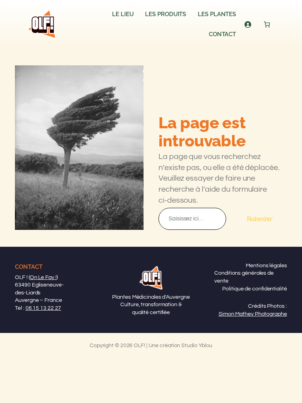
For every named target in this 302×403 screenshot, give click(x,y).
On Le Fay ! (43, 277)
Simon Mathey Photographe (253, 314)
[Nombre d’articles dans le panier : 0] (267, 24)
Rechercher (260, 218)
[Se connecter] (247, 24)
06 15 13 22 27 (43, 308)
